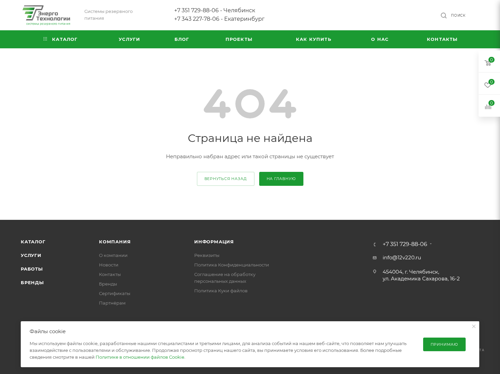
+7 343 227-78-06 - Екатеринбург (219, 19)
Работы (32, 269)
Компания (115, 241)
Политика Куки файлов (221, 290)
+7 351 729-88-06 (405, 244)
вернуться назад (225, 178)
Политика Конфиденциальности (231, 264)
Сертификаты (114, 293)
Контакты (110, 274)
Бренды (32, 282)
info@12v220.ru (402, 257)
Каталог (33, 241)
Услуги (31, 255)
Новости (108, 264)
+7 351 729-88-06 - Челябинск (214, 10)
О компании (113, 255)
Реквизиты (206, 255)
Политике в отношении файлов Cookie (140, 357)
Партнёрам (112, 303)
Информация (214, 241)
